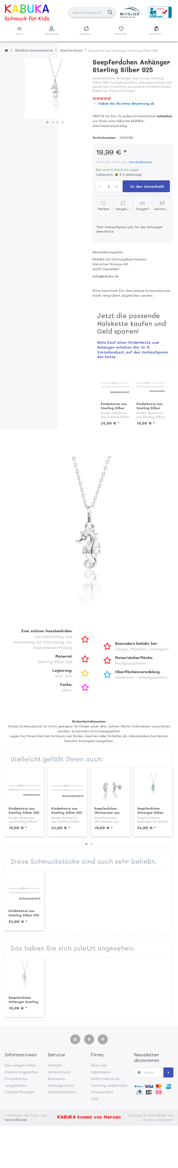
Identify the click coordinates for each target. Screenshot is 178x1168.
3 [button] (58, 122)
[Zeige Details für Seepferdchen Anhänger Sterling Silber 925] (24, 977)
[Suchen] (110, 12)
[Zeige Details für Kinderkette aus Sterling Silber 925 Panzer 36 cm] (151, 384)
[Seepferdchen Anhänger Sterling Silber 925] (55, 88)
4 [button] (63, 122)
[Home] (6, 50)
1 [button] (47, 122)
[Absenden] (168, 1072)
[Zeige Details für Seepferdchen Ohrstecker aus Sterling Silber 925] (110, 787)
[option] (55, 88)
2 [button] (52, 122)
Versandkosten (140, 162)
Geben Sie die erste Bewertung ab (126, 103)
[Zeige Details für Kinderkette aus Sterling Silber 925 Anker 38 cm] (115, 384)
